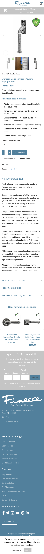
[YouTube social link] (17, 512)
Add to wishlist (9, 158)
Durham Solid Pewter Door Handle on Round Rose (11, 337)
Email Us (9, 417)
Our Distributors (8, 483)
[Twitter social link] (11, 169)
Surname (16, 373)
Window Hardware (13, 74)
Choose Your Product (11, 141)
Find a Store (25, 158)
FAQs (4, 496)
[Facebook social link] (9, 169)
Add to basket (20, 152)
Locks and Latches (9, 454)
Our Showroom (8, 487)
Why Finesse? (7, 474)
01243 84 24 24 (12, 422)
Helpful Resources (11, 288)
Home (4, 74)
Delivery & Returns (9, 500)
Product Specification (13, 280)
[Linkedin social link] (17, 169)
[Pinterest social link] (14, 169)
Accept (27, 550)
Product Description (12, 179)
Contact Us (9, 522)
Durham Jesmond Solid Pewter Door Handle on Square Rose (32, 338)
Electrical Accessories (10, 463)
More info (17, 550)
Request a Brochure (10, 479)
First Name (6, 371)
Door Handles (7, 446)
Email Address (24, 371)
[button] (18, 319)
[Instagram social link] (12, 512)
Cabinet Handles (8, 442)
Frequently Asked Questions (16, 295)
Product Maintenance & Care (13, 491)
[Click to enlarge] (5, 53)
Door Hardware (8, 450)
